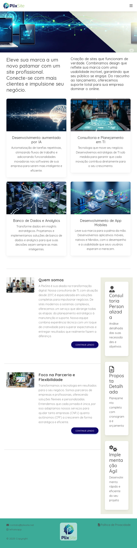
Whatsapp (15, 529)
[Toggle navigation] (131, 5)
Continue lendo (84, 344)
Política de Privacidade (116, 525)
